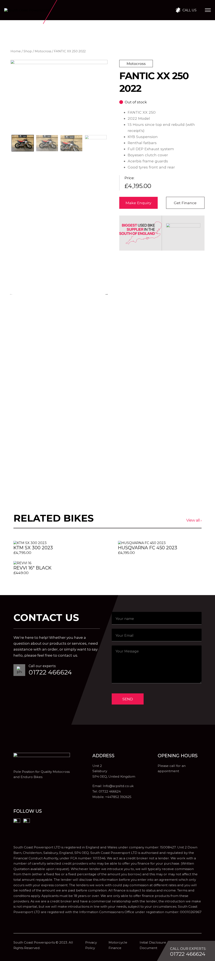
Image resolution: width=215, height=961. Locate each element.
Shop (28, 51)
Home (15, 51)
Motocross (43, 51)
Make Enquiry (138, 203)
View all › (194, 520)
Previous (11, 294)
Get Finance (185, 203)
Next (106, 294)
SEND (127, 699)
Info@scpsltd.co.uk (118, 786)
